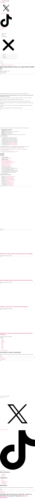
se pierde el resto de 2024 (10, 180)
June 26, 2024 (16, 151)
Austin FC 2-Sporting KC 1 (13, 143)
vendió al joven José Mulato (9, 182)
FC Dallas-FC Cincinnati (5, 164)
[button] (8, 45)
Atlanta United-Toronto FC (6, 160)
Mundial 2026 (4, 33)
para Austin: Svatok (10, 185)
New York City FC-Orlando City (7, 158)
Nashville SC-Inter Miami (6, 166)
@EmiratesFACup (10, 147)
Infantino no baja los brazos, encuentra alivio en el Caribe (16, 253)
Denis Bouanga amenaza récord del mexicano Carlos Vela (16, 280)
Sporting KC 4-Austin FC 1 (13, 142)
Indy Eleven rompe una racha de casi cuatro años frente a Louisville (16, 333)
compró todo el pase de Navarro (9, 179)
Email (1, 489)
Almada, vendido (10, 183)
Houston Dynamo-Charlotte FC (7, 165)
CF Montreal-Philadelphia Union (7, 161)
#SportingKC (11, 146)
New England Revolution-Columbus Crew (8, 162)
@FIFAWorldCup (3, 147)
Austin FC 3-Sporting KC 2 (13, 144)
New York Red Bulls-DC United (7, 163)
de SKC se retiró (8, 181)
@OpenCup (19, 146)
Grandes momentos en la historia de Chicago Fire (14, 306)
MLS (3, 34)
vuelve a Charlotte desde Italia (10, 176)
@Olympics (22, 147)
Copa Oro (3, 35)
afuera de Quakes (10, 184)
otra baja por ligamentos (9, 178)
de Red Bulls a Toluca (10, 177)
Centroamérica (4, 36)
